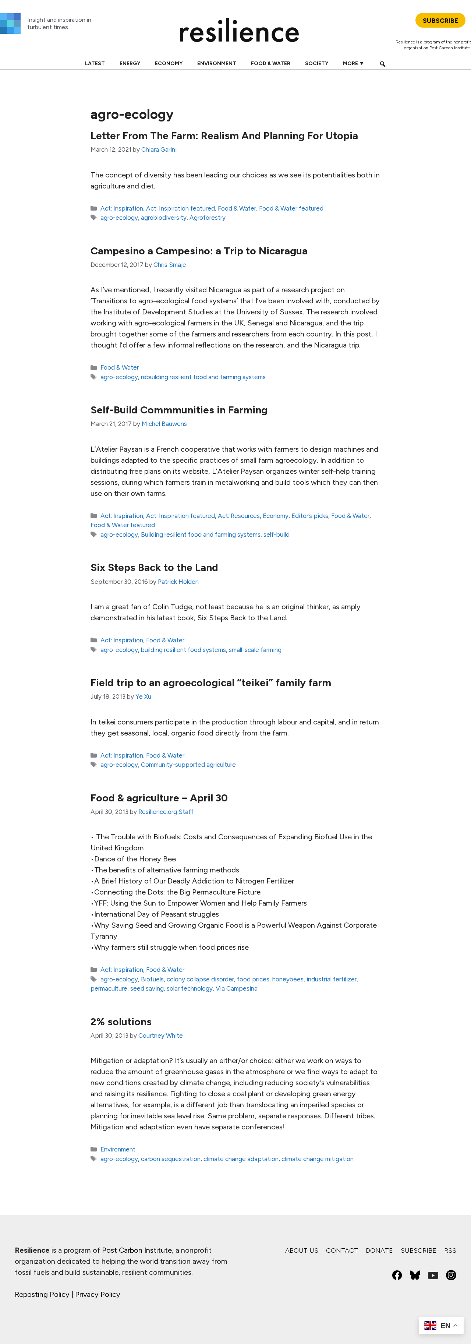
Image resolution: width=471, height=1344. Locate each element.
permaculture (109, 988)
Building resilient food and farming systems (201, 534)
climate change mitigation (317, 1159)
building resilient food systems (183, 649)
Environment (216, 63)
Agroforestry (208, 217)
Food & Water (270, 63)
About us (301, 1250)
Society (316, 63)
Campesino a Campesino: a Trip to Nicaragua (199, 250)
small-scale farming (255, 649)
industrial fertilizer (332, 979)
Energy (130, 63)
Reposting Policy (42, 1294)
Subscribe (418, 1250)
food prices (253, 979)
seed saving (147, 988)
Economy (169, 63)
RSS (450, 1250)
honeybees (288, 979)
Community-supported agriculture (188, 764)
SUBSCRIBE (440, 21)
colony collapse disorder (200, 979)
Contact (342, 1250)
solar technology (190, 988)
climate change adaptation (241, 1159)
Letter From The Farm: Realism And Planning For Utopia (224, 135)
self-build (276, 534)
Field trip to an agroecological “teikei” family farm (211, 682)
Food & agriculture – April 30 (159, 797)
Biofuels (152, 979)
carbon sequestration (171, 1159)
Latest (95, 63)
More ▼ (353, 63)
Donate (379, 1250)
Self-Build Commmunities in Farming (179, 409)
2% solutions (121, 1021)
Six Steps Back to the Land (154, 567)
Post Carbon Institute (449, 47)
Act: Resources (239, 515)
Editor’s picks (309, 515)
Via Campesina (237, 988)
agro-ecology (119, 217)
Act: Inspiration (121, 208)
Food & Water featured (291, 208)
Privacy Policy (97, 1294)
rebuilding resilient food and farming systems (203, 377)
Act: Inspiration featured (180, 208)
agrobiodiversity (164, 217)
